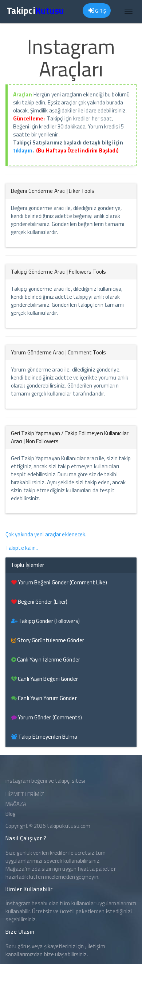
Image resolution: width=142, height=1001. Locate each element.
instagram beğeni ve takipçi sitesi (45, 780)
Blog (10, 814)
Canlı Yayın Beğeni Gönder (47, 679)
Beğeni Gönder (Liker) (42, 601)
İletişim (96, 946)
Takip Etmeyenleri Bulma (47, 736)
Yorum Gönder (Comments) (49, 717)
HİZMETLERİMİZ (24, 794)
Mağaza (15, 869)
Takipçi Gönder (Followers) (48, 621)
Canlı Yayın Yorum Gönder (47, 698)
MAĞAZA (16, 804)
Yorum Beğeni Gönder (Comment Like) (62, 582)
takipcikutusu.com (69, 826)
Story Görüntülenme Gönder (50, 640)
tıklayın (22, 150)
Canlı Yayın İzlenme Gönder (48, 659)
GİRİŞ (100, 11)
